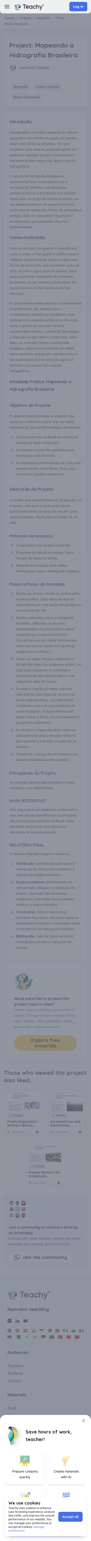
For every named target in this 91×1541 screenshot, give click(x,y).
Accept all (70, 1517)
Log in (78, 6)
